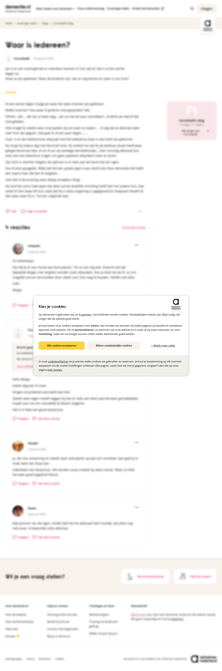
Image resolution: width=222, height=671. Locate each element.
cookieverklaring (58, 361)
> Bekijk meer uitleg (163, 345)
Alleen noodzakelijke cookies (114, 345)
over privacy (54, 369)
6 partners (85, 314)
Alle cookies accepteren (61, 345)
